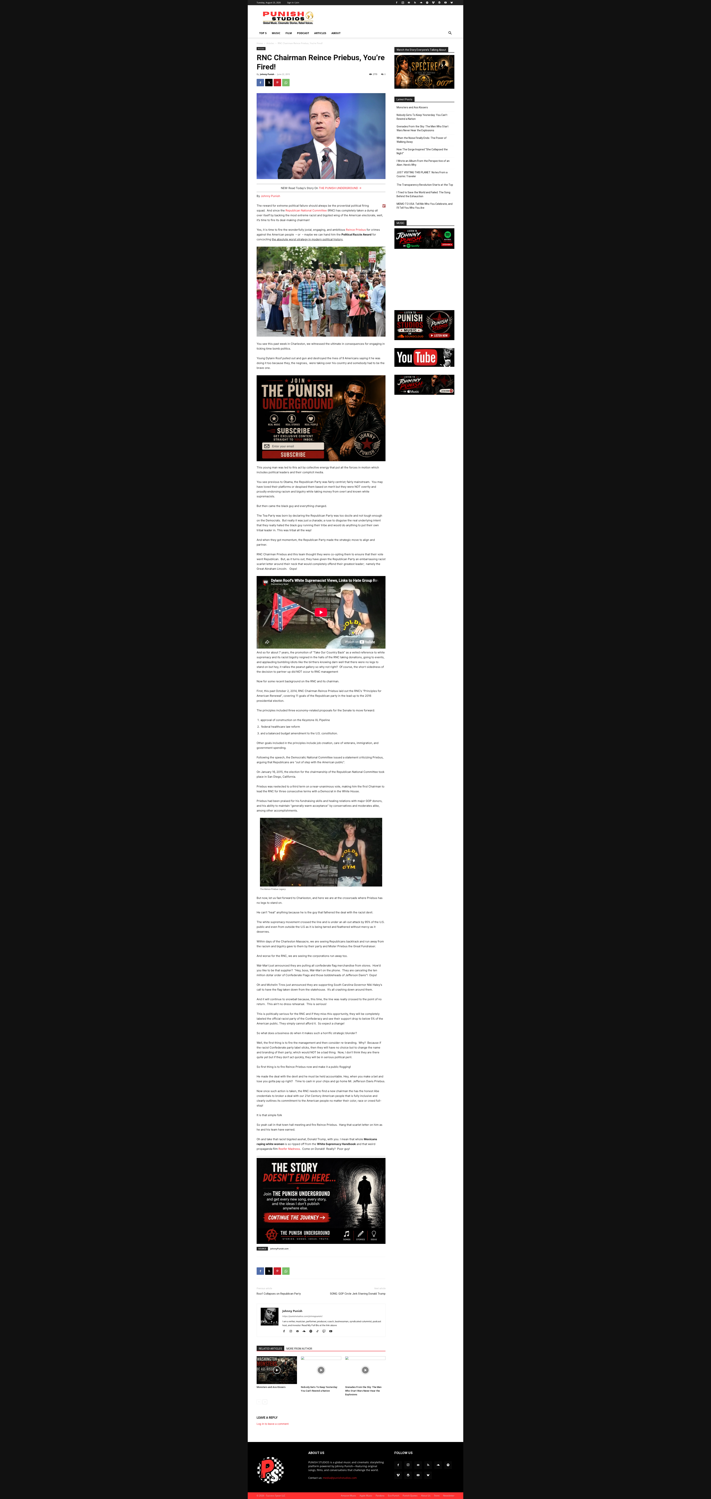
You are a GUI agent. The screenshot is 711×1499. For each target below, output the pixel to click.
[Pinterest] (277, 82)
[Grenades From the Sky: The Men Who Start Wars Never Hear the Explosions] (365, 1370)
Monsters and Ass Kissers (271, 1387)
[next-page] (265, 1402)
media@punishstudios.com (340, 1478)
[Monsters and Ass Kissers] (277, 1370)
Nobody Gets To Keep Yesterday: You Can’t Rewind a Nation (422, 116)
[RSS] (415, 2)
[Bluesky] (451, 2)
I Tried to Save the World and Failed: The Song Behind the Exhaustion (423, 194)
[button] (449, 33)
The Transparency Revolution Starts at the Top (425, 184)
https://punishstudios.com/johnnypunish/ (302, 1316)
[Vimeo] (433, 2)
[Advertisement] (387, 18)
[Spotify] (427, 2)
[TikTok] (319, 1331)
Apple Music (366, 1495)
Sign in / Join (293, 2)
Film (289, 33)
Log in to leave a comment (273, 1423)
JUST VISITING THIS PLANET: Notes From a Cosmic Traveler (422, 174)
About (336, 33)
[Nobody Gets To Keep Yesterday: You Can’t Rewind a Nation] (321, 1370)
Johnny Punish (267, 74)
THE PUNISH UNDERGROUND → (340, 188)
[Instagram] (402, 2)
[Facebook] (396, 2)
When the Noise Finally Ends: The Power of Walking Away (422, 139)
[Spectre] (424, 87)
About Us (425, 1495)
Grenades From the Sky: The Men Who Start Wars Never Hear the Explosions (363, 1391)
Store (437, 1495)
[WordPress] (439, 2)
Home (260, 43)
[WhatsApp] (286, 82)
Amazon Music (348, 1495)
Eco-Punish (393, 1495)
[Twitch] (325, 1331)
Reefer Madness (289, 1149)
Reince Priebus (356, 229)
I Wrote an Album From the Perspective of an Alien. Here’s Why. (423, 162)
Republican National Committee (306, 210)
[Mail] (409, 2)
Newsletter (448, 1495)
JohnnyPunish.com (279, 1248)
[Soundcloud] (421, 2)
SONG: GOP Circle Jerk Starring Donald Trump (357, 1293)
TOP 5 (263, 33)
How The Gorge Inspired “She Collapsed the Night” (422, 151)
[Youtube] (445, 2)
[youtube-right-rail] (424, 366)
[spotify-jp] (424, 248)
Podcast (303, 33)
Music (276, 33)
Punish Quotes (410, 1495)
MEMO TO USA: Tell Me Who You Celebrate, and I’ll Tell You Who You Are (425, 205)
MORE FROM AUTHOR (299, 1348)
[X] (269, 82)
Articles (320, 33)
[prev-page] (259, 1402)
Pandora (380, 1495)
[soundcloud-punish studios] (424, 339)
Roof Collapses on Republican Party (279, 1293)
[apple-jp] (424, 393)
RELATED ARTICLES (270, 1348)
